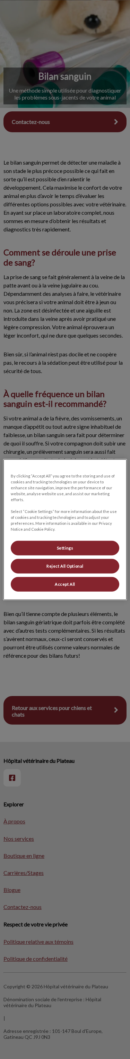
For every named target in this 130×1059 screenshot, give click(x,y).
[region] (65, 529)
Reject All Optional (65, 566)
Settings (65, 548)
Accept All (65, 584)
